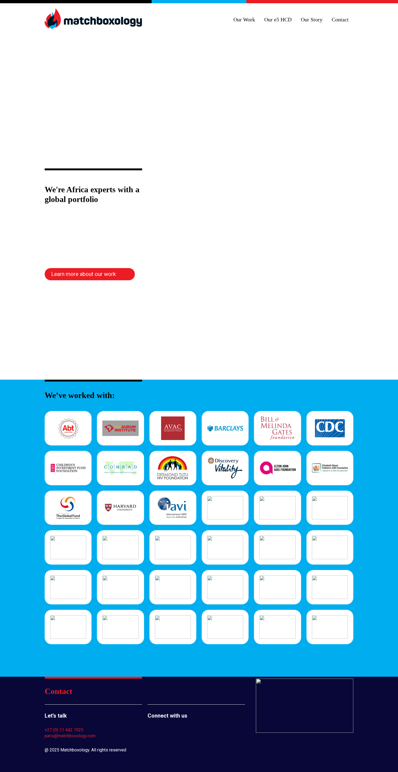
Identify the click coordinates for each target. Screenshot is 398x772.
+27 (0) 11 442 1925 (64, 729)
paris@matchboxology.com (70, 735)
